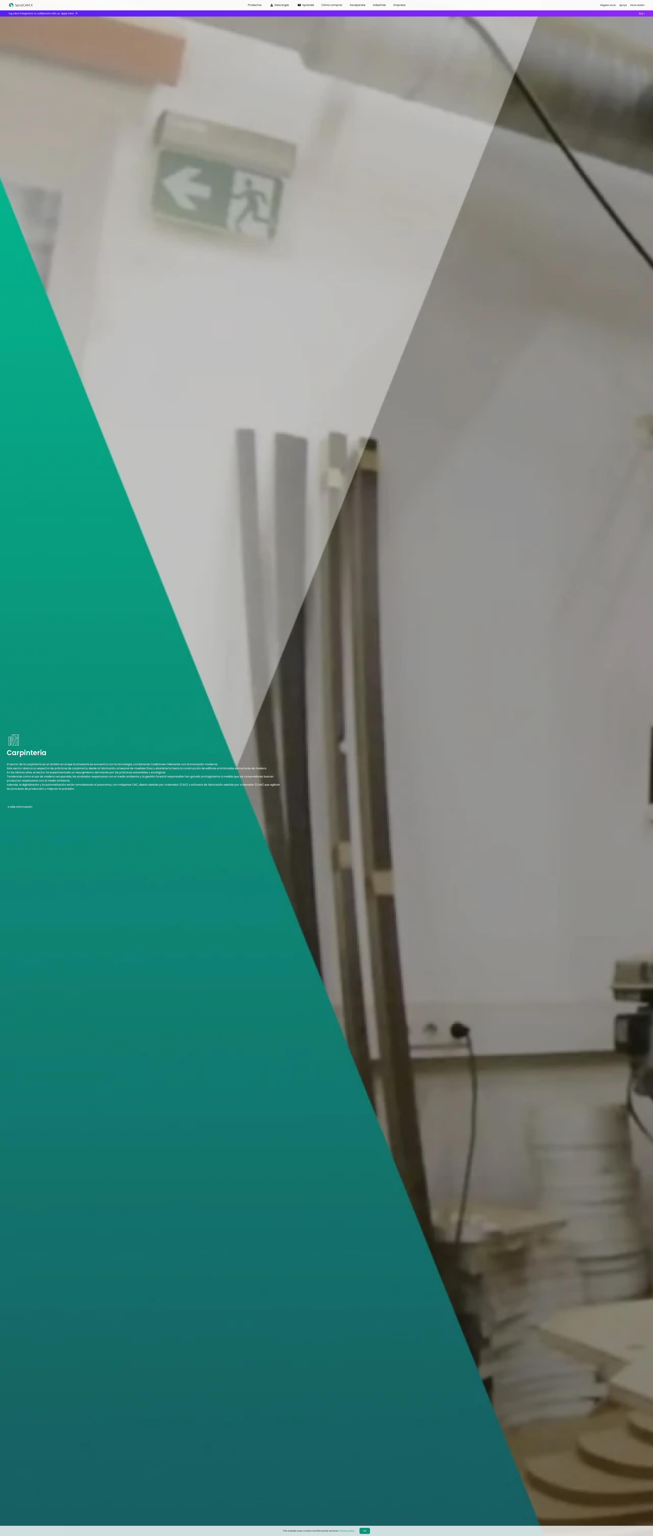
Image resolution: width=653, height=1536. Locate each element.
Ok (364, 1530)
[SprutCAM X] (74, 5)
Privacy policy (346, 1530)
